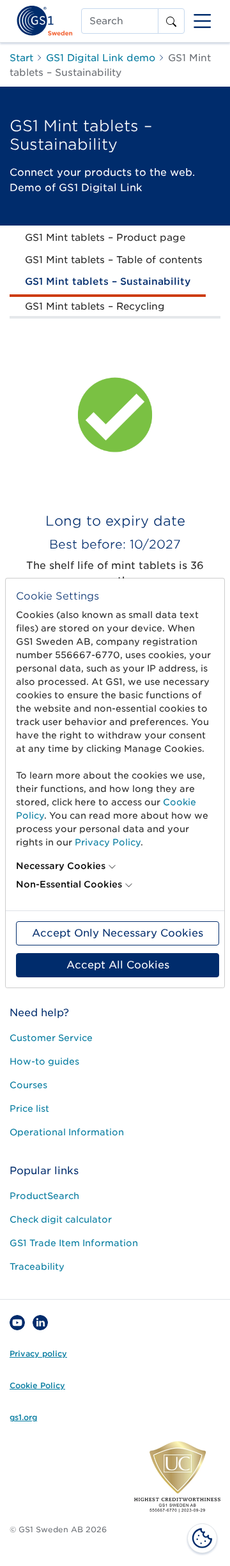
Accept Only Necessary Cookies (117, 933)
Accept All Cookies (117, 965)
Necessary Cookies (60, 866)
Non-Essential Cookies (69, 884)
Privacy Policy (108, 842)
